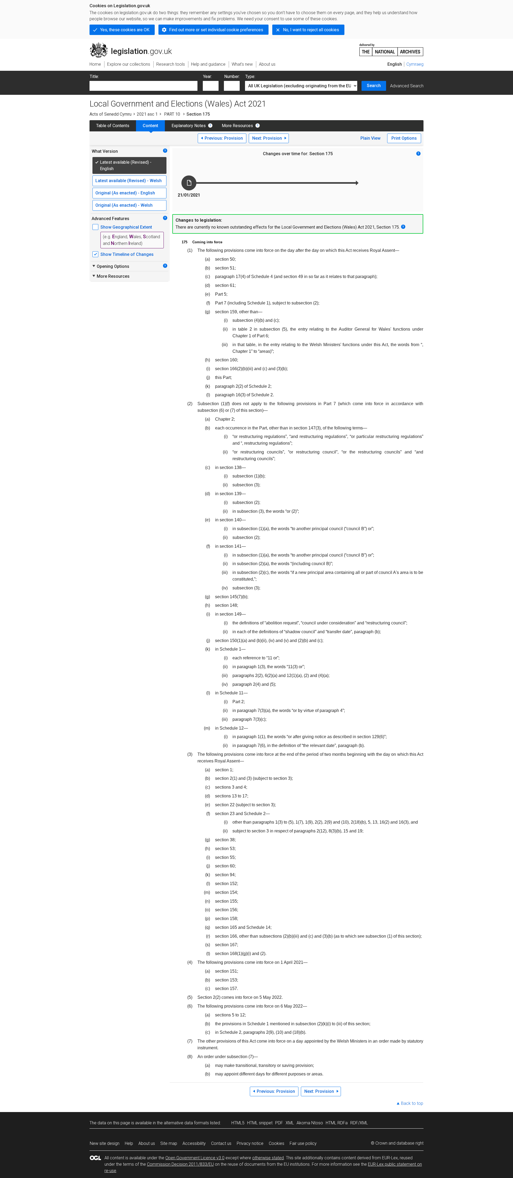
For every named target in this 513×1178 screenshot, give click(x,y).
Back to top (412, 1103)
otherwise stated (268, 1157)
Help (129, 1143)
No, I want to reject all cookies (311, 29)
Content (150, 125)
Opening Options (110, 266)
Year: (207, 76)
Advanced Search (406, 85)
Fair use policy (303, 1143)
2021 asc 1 (147, 114)
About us (146, 1143)
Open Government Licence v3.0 (194, 1157)
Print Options (404, 138)
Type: (250, 76)
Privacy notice (250, 1143)
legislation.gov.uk (133, 44)
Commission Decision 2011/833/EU (180, 1164)
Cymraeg (414, 64)
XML (290, 1122)
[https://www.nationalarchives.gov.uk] (391, 48)
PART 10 (172, 114)
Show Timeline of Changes (127, 254)
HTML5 (237, 1122)
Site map (168, 1143)
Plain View (370, 138)
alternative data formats (186, 1122)
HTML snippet (260, 1122)
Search (374, 85)
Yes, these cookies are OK (124, 29)
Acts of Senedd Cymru (110, 114)
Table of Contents (112, 125)
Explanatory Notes (189, 125)
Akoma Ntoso (310, 1122)
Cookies (276, 1143)
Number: (232, 76)
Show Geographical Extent (126, 227)
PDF (279, 1122)
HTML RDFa (337, 1122)
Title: (94, 76)
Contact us (221, 1143)
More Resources (237, 125)
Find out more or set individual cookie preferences (216, 29)
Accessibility (194, 1143)
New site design (104, 1143)
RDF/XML (359, 1122)
